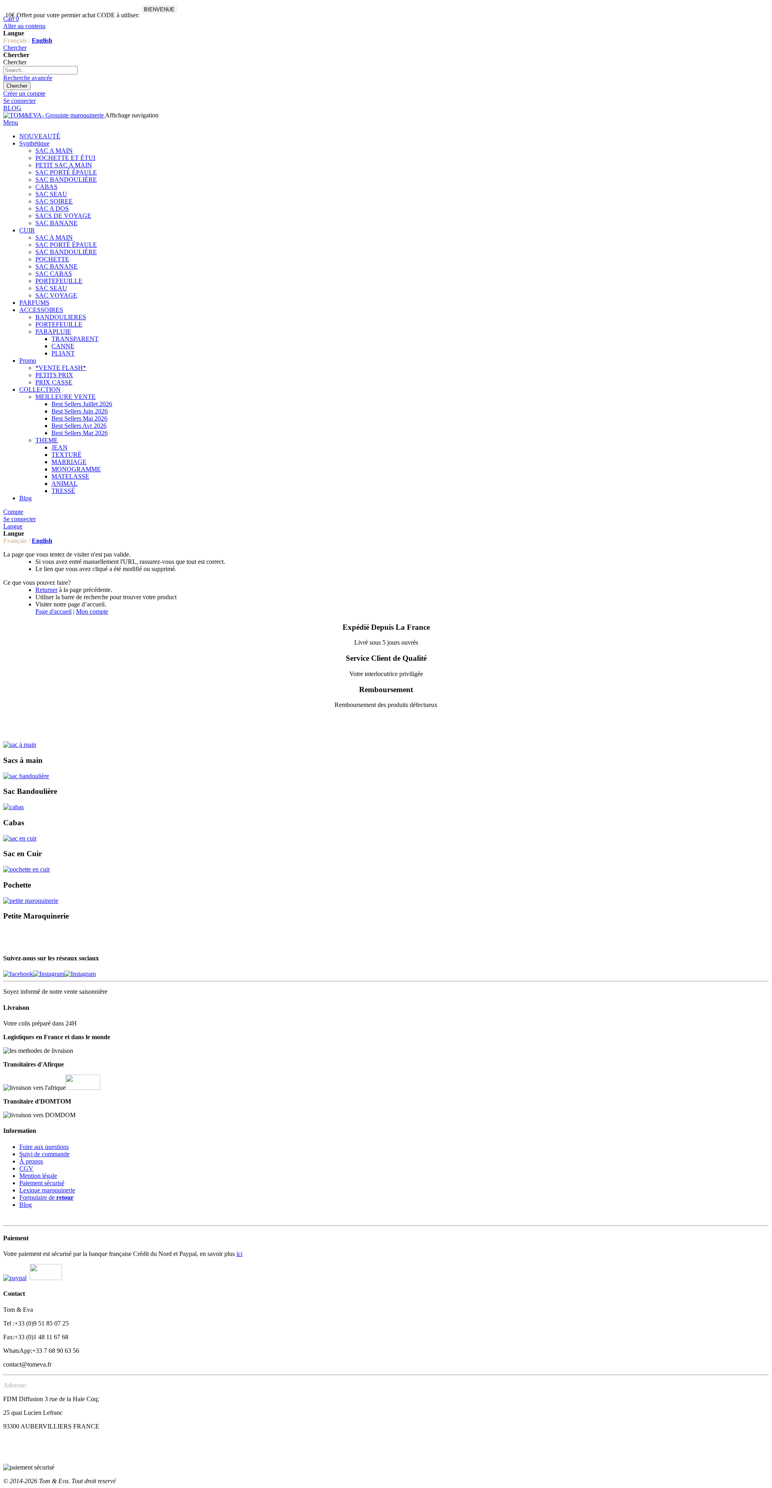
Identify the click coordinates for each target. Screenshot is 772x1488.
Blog (25, 1204)
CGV (26, 1168)
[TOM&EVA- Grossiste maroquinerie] (54, 115)
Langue (13, 526)
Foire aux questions (44, 1146)
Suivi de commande (44, 1154)
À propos (31, 1161)
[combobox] (40, 70)
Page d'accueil (53, 611)
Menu (10, 122)
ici (239, 1253)
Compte (13, 511)
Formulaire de (46, 1197)
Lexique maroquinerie (47, 1190)
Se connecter (19, 100)
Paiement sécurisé (41, 1183)
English (42, 40)
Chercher (15, 47)
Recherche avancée (27, 77)
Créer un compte (24, 93)
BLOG (12, 108)
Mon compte (92, 611)
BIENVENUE (159, 9)
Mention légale (38, 1175)
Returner (46, 589)
